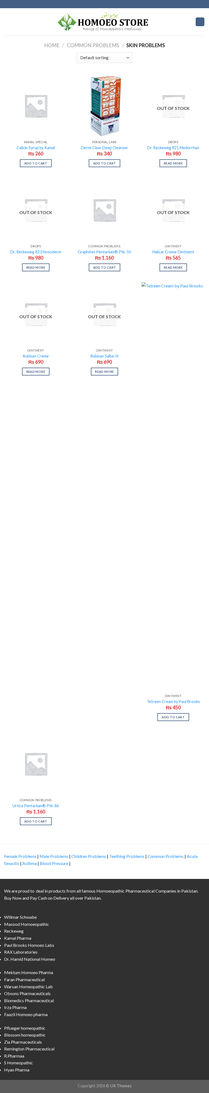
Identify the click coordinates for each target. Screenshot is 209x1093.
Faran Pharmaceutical (24, 979)
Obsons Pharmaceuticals (27, 993)
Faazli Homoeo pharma (26, 1014)
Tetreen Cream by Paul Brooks (173, 701)
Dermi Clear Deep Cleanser (104, 147)
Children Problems (88, 856)
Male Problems (53, 856)
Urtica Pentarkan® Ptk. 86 (36, 805)
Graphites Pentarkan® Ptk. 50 (104, 252)
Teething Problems (127, 856)
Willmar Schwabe (20, 917)
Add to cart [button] (35, 163)
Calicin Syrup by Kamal (36, 147)
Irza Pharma (15, 1007)
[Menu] (7, 21)
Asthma (29, 863)
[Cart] (200, 21)
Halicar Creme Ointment (173, 252)
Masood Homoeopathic (26, 924)
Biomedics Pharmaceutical (29, 1000)
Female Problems (20, 856)
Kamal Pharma (17, 938)
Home (52, 45)
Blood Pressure (54, 863)
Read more (173, 163)
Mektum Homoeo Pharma (28, 972)
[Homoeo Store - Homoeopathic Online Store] (104, 22)
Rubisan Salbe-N (104, 356)
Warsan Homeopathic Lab (28, 986)
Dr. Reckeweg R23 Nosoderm (35, 252)
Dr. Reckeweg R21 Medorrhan (173, 147)
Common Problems (93, 45)
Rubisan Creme (36, 356)
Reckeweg (14, 930)
